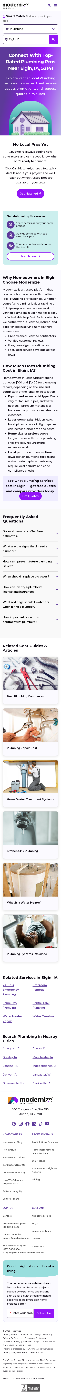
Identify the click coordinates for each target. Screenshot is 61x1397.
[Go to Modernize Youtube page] (47, 1124)
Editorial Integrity (12, 1191)
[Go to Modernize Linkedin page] (34, 1124)
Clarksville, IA (41, 1083)
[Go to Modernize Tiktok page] (40, 1124)
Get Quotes (30, 496)
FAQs (35, 1223)
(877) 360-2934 (11, 1249)
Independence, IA (44, 1066)
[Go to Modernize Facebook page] (27, 1124)
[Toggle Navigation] (55, 6)
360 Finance (38, 1161)
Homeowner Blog (12, 1142)
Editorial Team (11, 1199)
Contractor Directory (14, 1172)
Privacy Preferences (12, 1338)
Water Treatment (45, 1016)
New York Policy (31, 1341)
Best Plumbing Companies (25, 696)
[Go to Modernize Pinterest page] (14, 1124)
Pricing (36, 1179)
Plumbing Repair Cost (22, 748)
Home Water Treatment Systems (30, 799)
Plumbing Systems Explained (27, 954)
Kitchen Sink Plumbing (22, 851)
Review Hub (9, 1149)
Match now (29, 256)
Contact (7, 1216)
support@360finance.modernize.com (23, 1252)
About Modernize (41, 1216)
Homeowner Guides (14, 1157)
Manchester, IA (43, 1057)
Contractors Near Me (14, 1165)
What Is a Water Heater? (24, 902)
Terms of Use (26, 1334)
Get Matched (29, 193)
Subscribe (44, 1313)
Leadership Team (41, 1231)
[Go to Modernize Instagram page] (21, 1124)
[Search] (49, 6)
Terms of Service (29, 1352)
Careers (36, 1238)
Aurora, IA (39, 1048)
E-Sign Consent (42, 1334)
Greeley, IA (10, 1057)
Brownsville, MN (14, 1083)
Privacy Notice (10, 1334)
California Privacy (12, 1341)
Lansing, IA (10, 1066)
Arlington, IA (11, 1048)
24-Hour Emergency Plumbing (11, 989)
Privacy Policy (10, 1352)
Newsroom (38, 1246)
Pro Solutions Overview (45, 1142)
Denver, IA (10, 1074)
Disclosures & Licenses (35, 1338)
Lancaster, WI (42, 1074)
